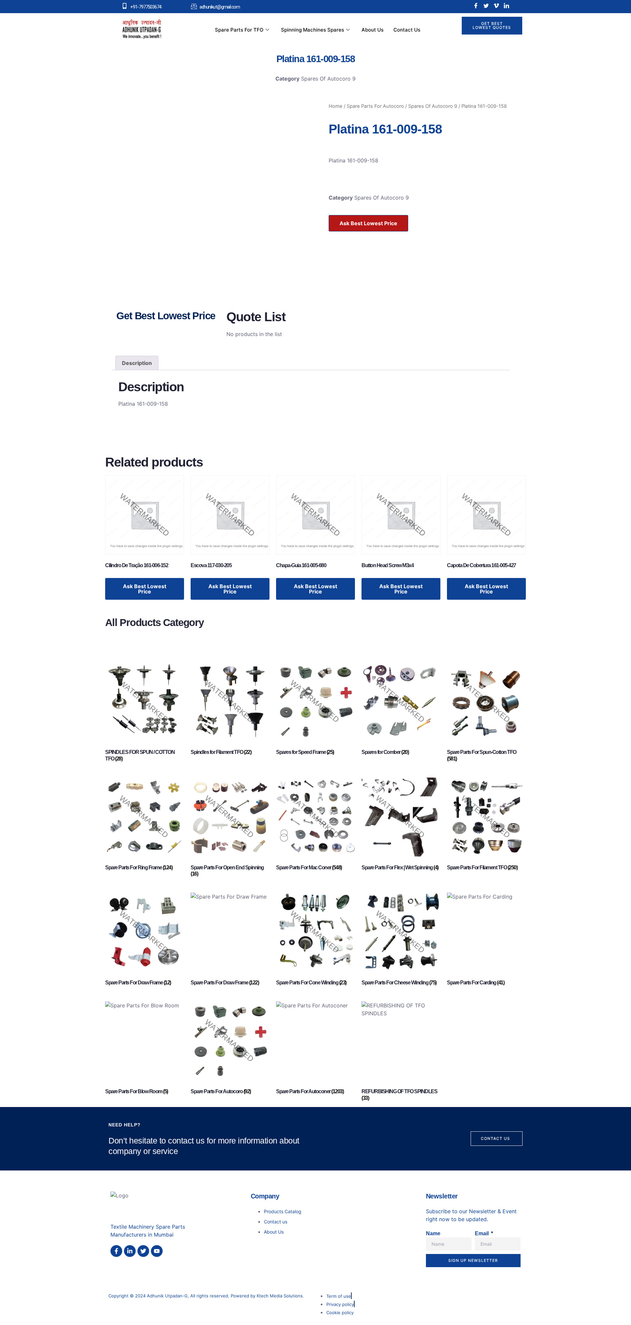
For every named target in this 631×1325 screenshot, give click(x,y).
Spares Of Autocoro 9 (328, 78)
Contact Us (406, 30)
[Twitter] (486, 5)
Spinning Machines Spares (312, 30)
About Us (373, 30)
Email (482, 1233)
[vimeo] (496, 5)
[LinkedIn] (506, 5)
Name (433, 1233)
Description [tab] (137, 363)
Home (335, 106)
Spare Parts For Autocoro (375, 106)
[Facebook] (476, 5)
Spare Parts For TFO (239, 30)
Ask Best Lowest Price (368, 223)
